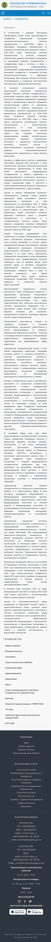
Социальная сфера (13, 668)
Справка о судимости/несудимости (26, 799)
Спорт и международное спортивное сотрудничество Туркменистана (22, 691)
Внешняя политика (13, 651)
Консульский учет (26, 796)
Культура (9, 698)
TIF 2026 (9, 709)
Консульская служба (26, 770)
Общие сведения (12, 646)
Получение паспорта (26, 792)
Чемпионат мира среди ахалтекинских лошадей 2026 (22, 716)
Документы (26, 806)
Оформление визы (26, 803)
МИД (26, 743)
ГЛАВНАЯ (7, 19)
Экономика (10, 657)
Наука (8, 684)
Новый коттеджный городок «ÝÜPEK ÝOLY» (24, 704)
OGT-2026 (9, 723)
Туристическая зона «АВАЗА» (18, 662)
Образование (11, 679)
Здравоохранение (13, 673)
